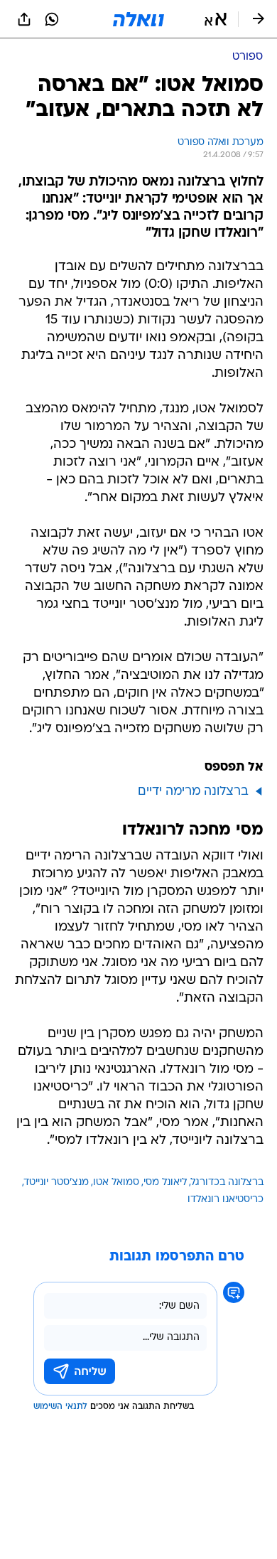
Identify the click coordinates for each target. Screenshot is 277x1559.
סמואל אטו (116, 1182)
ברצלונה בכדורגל (227, 1182)
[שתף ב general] (24, 19)
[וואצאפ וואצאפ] (52, 19)
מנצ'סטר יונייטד (56, 1182)
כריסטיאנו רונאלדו (226, 1199)
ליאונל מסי (165, 1182)
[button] (216, 19)
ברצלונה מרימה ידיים (193, 792)
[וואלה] (138, 19)
